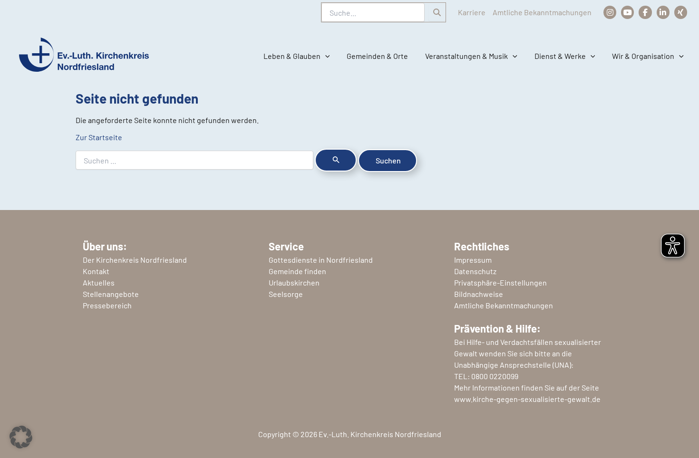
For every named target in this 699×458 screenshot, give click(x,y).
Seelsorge (286, 293)
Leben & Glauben (291, 55)
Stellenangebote (111, 293)
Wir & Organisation (643, 55)
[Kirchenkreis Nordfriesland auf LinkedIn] (663, 12)
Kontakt (96, 271)
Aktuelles (99, 282)
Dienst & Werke (560, 55)
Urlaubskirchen (294, 282)
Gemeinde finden (297, 271)
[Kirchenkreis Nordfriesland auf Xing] (680, 12)
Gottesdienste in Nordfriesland (321, 259)
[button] (325, 56)
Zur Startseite (99, 137)
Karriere (471, 12)
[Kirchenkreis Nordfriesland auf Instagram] (609, 12)
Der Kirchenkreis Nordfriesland (135, 259)
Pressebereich (107, 305)
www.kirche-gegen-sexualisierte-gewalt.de (527, 398)
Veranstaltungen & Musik (466, 55)
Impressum (473, 259)
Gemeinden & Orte (377, 55)
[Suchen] (437, 12)
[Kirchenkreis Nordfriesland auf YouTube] (627, 12)
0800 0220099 (494, 376)
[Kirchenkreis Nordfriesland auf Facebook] (645, 12)
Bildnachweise (478, 293)
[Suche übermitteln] (336, 160)
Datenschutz (475, 271)
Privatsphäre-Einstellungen (500, 282)
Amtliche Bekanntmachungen (542, 12)
